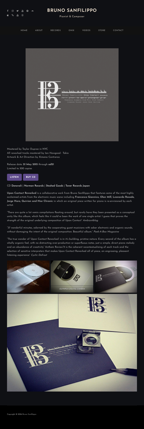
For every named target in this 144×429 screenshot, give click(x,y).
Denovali (17, 186)
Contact (118, 30)
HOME (24, 30)
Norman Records (34, 186)
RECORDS (55, 30)
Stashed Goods (54, 186)
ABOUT (39, 30)
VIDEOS (86, 30)
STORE (101, 30)
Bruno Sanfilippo (72, 10)
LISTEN (14, 177)
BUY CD (30, 177)
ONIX (71, 30)
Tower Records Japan (77, 186)
